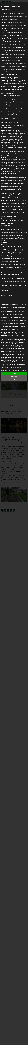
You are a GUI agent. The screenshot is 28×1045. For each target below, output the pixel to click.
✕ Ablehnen (14, 379)
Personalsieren (13, 376)
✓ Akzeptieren (14, 373)
